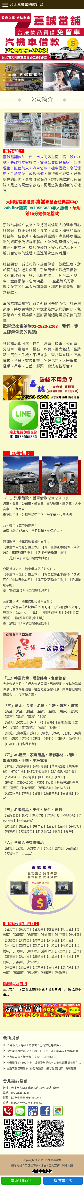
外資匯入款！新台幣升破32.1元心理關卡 (31, 1056)
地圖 (57, 1087)
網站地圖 (67, 1165)
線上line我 (23, 1181)
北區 (43, 1165)
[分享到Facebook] (46, 1110)
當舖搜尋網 (31, 1165)
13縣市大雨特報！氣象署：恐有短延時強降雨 (34, 1045)
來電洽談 (65, 1181)
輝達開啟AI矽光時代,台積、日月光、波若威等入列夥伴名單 (42, 1051)
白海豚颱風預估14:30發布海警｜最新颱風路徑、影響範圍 (41, 1068)
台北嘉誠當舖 (15, 1081)
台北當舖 (54, 1165)
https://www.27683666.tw (26, 1102)
